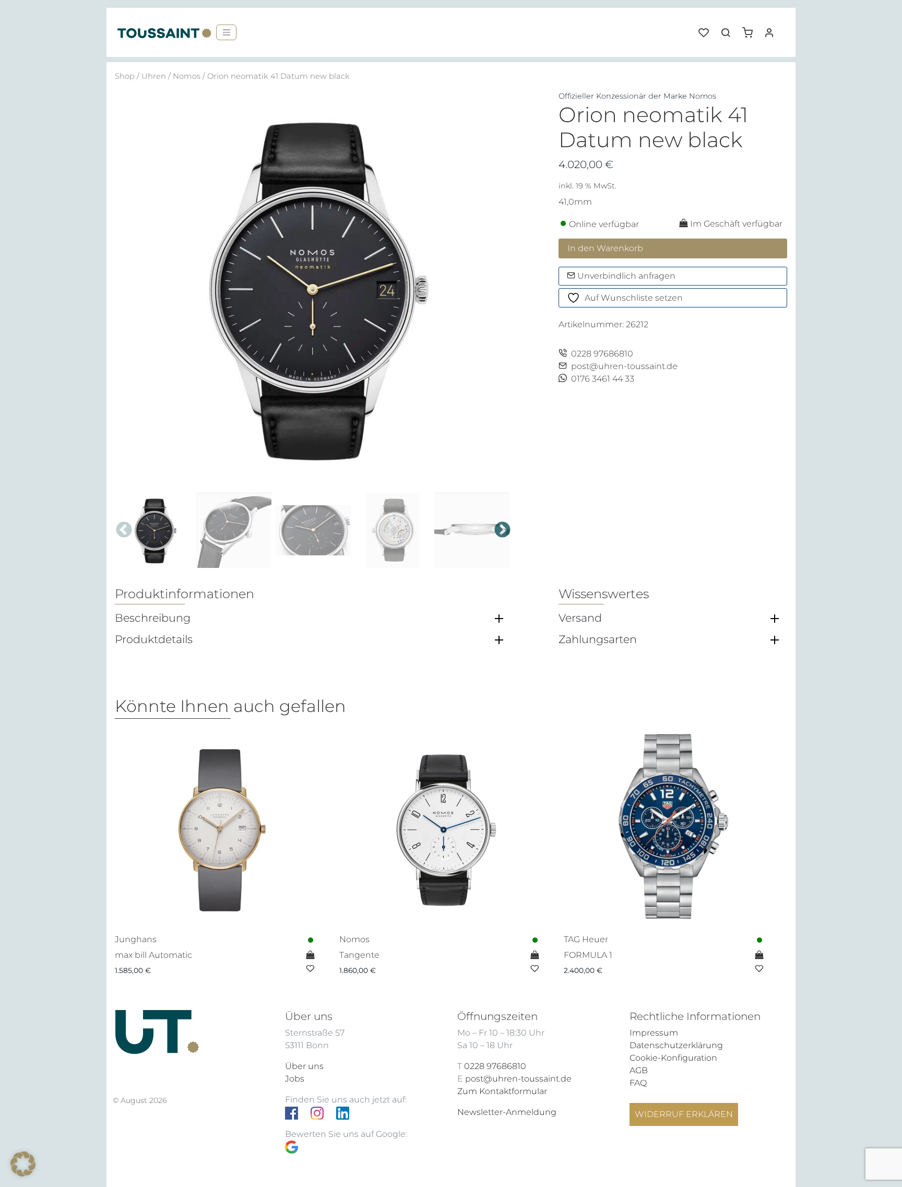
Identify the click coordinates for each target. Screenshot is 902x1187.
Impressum (654, 1033)
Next (502, 530)
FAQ (638, 1083)
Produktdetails (154, 639)
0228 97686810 (602, 354)
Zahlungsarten (598, 639)
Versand (580, 618)
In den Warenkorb (605, 248)
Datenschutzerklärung (676, 1045)
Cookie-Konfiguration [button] (673, 1058)
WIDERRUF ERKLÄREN (684, 1114)
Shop (125, 76)
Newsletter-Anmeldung (506, 1112)
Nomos (186, 76)
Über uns (304, 1066)
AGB (639, 1070)
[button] (751, 29)
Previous (124, 530)
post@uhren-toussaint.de (624, 366)
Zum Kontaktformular (502, 1091)
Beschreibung (153, 618)
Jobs (294, 1079)
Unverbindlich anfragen (625, 276)
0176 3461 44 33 (602, 379)
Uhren (153, 76)
